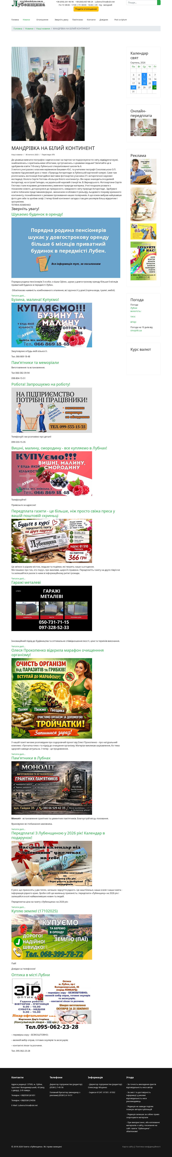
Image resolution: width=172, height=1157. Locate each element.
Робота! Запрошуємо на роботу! (40, 384)
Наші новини (16, 154)
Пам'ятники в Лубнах (31, 757)
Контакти (91, 19)
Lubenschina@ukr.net (105, 1)
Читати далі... (18, 295)
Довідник (104, 19)
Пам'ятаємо (77, 19)
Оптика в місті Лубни (30, 974)
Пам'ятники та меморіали (35, 362)
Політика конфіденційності (148, 1146)
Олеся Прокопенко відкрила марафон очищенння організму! (57, 652)
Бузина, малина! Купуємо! (35, 299)
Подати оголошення (86, 9)
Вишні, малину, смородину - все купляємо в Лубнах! (59, 447)
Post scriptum (120, 19)
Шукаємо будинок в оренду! (37, 214)
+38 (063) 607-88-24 (84, 1)
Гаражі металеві (26, 582)
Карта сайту (128, 1146)
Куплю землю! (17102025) (34, 910)
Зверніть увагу (61, 19)
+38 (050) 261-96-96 (65, 1)
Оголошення (42, 19)
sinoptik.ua (136, 330)
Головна (15, 19)
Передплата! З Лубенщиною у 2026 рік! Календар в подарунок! (58, 835)
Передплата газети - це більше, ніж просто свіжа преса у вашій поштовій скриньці (63, 513)
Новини (26, 19)
